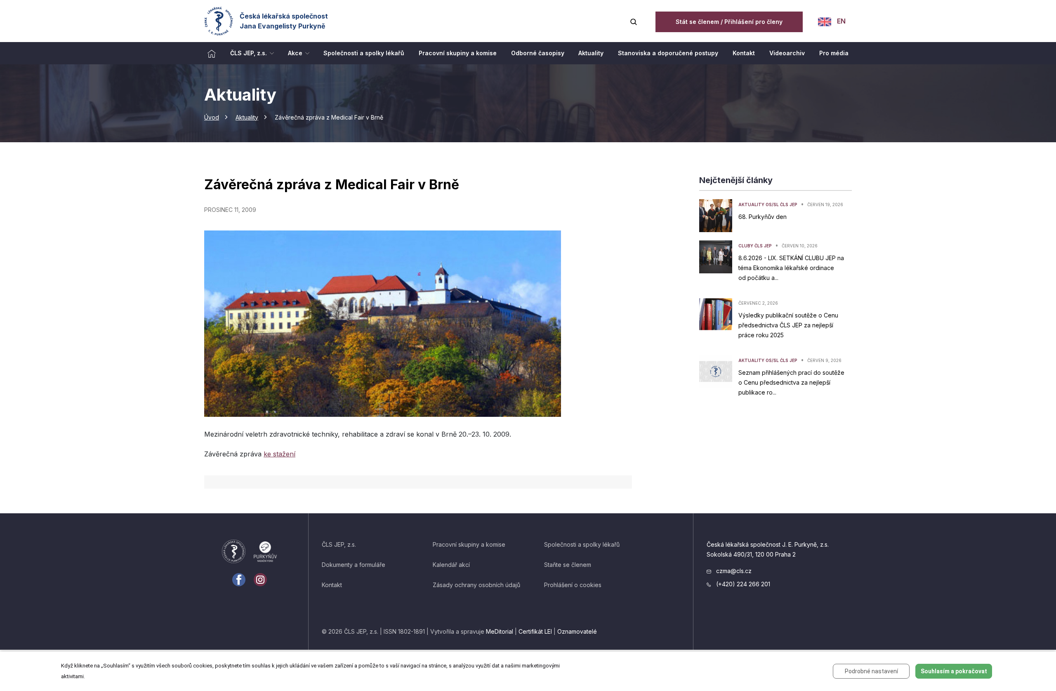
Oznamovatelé (577, 631)
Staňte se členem (567, 564)
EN (840, 21)
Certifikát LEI (535, 631)
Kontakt (332, 584)
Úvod (211, 117)
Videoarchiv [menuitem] (787, 52)
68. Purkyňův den (762, 216)
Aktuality (247, 117)
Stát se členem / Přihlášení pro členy (729, 21)
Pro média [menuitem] (834, 52)
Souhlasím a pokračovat (954, 671)
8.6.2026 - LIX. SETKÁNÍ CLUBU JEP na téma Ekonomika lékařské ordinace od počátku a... (791, 267)
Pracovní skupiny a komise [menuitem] (458, 52)
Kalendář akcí (451, 564)
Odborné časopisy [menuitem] (537, 52)
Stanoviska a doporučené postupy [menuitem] (668, 52)
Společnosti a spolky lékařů (582, 544)
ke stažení (279, 454)
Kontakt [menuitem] (744, 52)
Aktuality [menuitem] (590, 52)
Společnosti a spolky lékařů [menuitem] (363, 52)
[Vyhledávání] (633, 21)
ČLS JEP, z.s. (339, 544)
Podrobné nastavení (871, 671)
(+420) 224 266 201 (742, 584)
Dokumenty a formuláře (353, 564)
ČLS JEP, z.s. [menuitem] (248, 52)
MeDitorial (499, 631)
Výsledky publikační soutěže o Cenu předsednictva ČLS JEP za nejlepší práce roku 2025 (788, 325)
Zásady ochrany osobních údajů (476, 584)
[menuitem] (211, 53)
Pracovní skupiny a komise (469, 544)
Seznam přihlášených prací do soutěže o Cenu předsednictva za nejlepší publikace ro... (791, 382)
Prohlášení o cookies (572, 584)
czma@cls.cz (733, 570)
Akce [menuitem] (295, 52)
